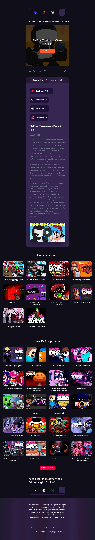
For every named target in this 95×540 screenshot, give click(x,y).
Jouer (47, 51)
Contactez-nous (58, 528)
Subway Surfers (39, 532)
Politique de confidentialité (40, 528)
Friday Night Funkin (55, 532)
